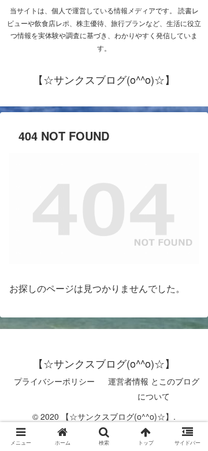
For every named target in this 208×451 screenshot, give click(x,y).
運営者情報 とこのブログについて (153, 388)
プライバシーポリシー (54, 381)
